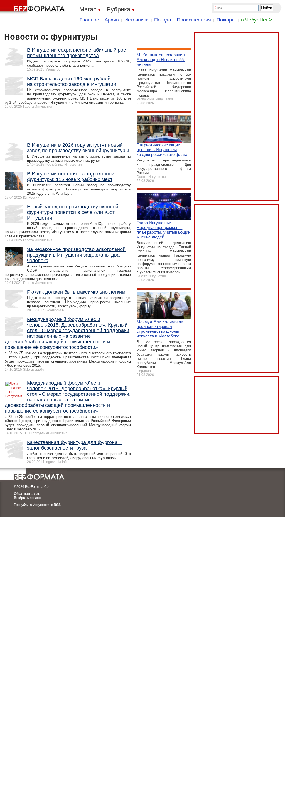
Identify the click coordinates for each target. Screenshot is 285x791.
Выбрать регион (27, 498)
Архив (112, 20)
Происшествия (194, 20)
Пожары (226, 20)
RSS (57, 505)
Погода (162, 20)
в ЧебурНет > (256, 20)
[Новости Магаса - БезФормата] (33, 7)
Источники (136, 20)
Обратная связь (27, 494)
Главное (89, 20)
